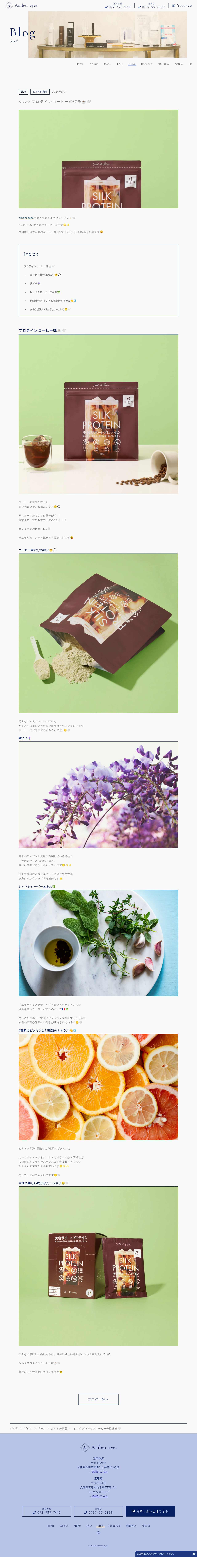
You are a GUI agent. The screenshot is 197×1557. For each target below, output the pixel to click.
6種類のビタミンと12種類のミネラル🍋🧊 (53, 300)
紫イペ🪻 (35, 283)
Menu (107, 64)
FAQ (120, 64)
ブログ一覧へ (98, 1399)
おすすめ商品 (40, 91)
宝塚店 (179, 64)
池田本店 (163, 64)
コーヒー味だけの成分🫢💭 (45, 274)
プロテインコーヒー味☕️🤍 (39, 266)
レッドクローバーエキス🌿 (45, 292)
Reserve (184, 5)
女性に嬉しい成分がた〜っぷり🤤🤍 (50, 309)
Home (80, 64)
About (94, 64)
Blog (23, 91)
